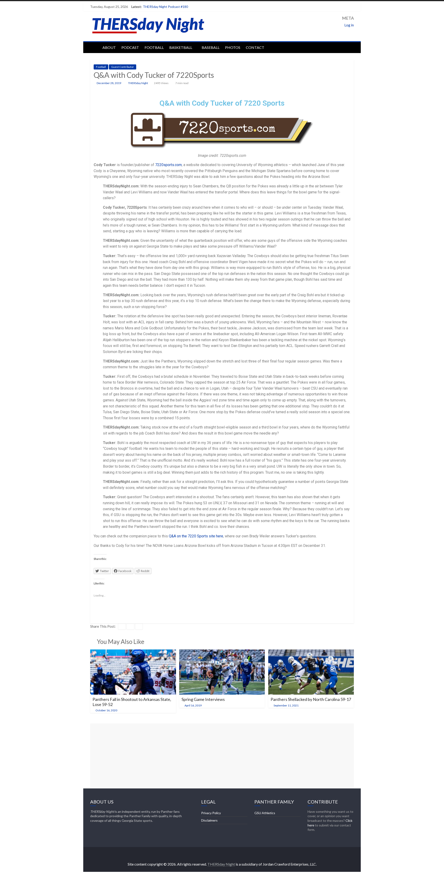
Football (154, 47)
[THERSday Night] (95, 47)
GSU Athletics (264, 813)
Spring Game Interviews (203, 699)
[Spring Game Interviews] (222, 652)
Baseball (210, 47)
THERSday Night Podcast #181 (165, 7)
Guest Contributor (122, 67)
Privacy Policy (211, 813)
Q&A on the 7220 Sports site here (195, 536)
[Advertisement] (222, 755)
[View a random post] (349, 47)
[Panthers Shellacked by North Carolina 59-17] (311, 652)
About (109, 47)
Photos (232, 47)
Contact (255, 47)
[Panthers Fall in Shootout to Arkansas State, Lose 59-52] (133, 652)
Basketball (180, 47)
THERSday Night (138, 83)
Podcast (130, 47)
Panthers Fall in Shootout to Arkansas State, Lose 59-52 (131, 702)
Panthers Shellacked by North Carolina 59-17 (311, 699)
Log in (349, 25)
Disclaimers (209, 820)
